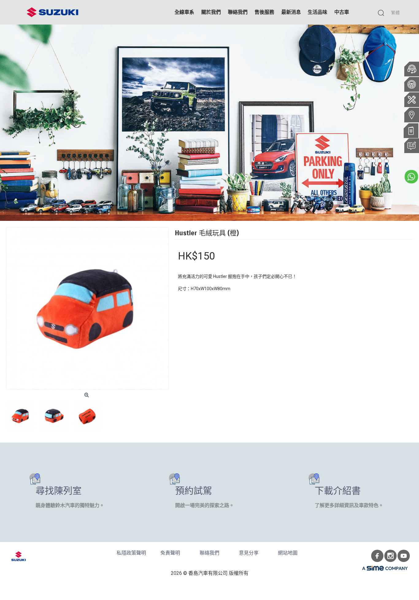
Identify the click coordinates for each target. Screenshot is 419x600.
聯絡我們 (209, 553)
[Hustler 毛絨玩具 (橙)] (87, 308)
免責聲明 (170, 553)
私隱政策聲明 (131, 553)
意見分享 (249, 553)
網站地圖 (288, 553)
